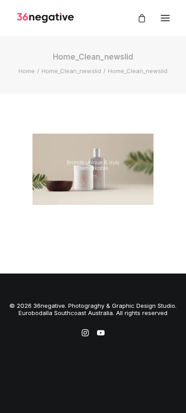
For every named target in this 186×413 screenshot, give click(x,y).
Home (27, 70)
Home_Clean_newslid (71, 70)
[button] (165, 18)
